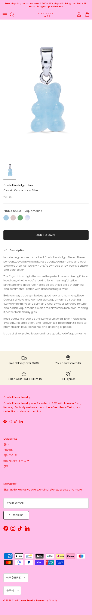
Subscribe (16, 515)
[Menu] (4, 14)
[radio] (6, 217)
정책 (6, 466)
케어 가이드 (10, 455)
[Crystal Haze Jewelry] (46, 15)
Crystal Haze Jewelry (23, 600)
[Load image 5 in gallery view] (46, 89)
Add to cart (46, 235)
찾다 (6, 444)
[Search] (14, 14)
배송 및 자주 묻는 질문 (16, 461)
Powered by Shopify (47, 600)
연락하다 (8, 450)
